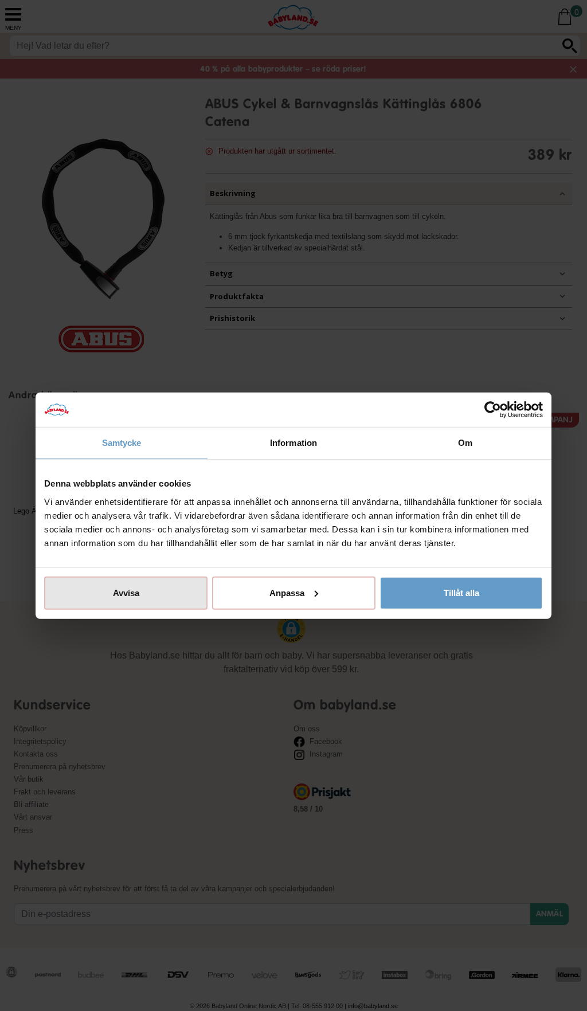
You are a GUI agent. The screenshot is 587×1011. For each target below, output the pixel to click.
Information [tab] (293, 443)
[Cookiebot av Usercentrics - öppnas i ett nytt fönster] (493, 409)
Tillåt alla (461, 592)
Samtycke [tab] (122, 443)
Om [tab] (465, 443)
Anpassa (286, 592)
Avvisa (126, 592)
